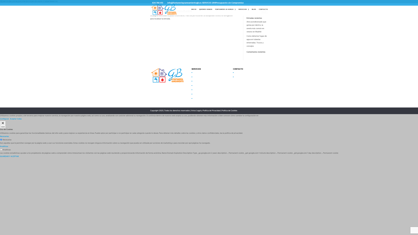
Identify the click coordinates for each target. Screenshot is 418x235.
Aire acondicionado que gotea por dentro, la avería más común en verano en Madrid (256, 27)
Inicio (193, 10)
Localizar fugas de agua (203, 72)
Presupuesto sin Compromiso (230, 3)
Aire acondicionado (201, 81)
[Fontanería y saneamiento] (164, 9)
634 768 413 (157, 3)
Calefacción (198, 85)
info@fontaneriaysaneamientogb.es (249, 76)
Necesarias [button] (4, 136)
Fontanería (197, 94)
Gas (194, 89)
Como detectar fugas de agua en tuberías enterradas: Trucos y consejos (257, 41)
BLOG (254, 10)
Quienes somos (205, 10)
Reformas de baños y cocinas (205, 98)
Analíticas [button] (4, 146)
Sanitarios (197, 76)
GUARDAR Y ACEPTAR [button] (9, 156)
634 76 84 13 (239, 72)
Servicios (242, 10)
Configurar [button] (4, 119)
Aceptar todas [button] (16, 119)
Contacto (263, 10)
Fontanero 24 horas (224, 10)
